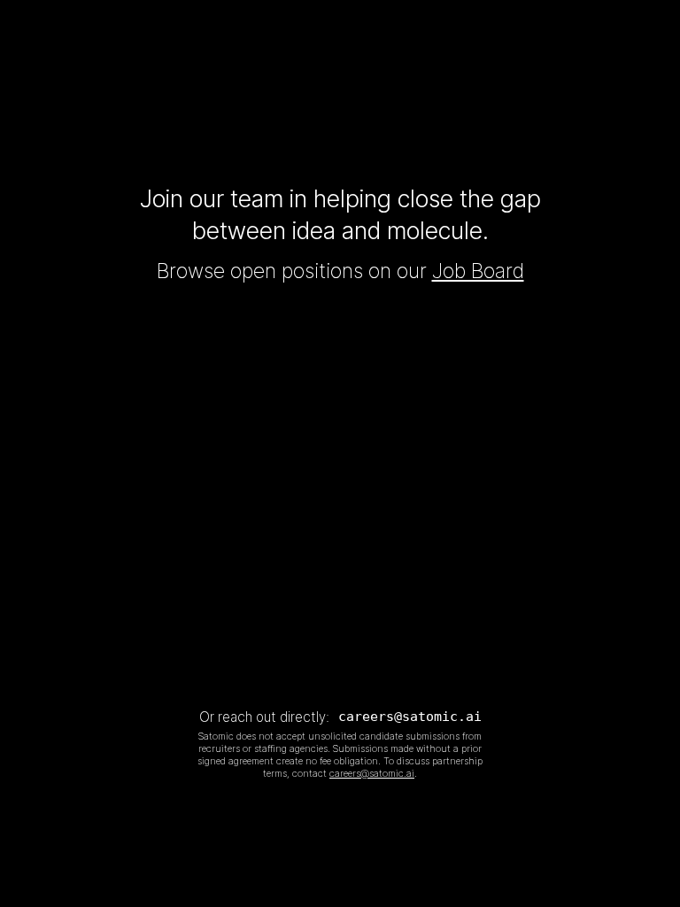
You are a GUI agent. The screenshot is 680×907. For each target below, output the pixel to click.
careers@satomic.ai (410, 717)
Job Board (478, 271)
